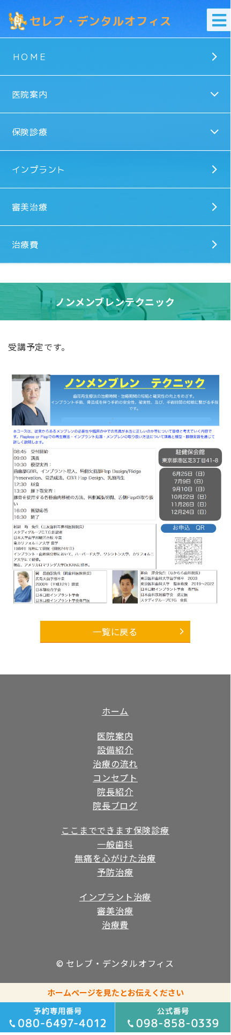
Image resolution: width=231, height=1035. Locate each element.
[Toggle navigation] (218, 20)
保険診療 (30, 132)
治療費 (25, 245)
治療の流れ (115, 763)
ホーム (115, 710)
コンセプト (115, 777)
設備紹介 (115, 749)
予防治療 (115, 871)
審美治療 (30, 207)
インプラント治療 (115, 896)
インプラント (39, 169)
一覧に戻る (115, 631)
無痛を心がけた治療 (114, 858)
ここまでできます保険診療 (115, 830)
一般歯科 (115, 844)
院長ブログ (115, 805)
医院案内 (30, 94)
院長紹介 (115, 791)
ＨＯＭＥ (30, 57)
